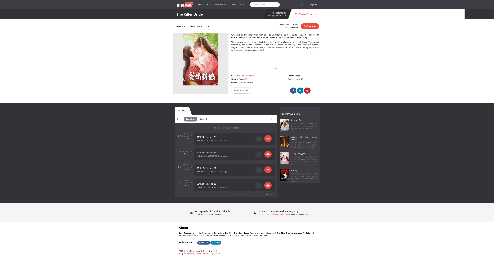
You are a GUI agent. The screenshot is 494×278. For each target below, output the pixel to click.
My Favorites (238, 4)
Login (303, 4)
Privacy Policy (189, 254)
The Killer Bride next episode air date (247, 195)
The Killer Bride (203, 26)
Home (178, 26)
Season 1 (203, 119)
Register (313, 4)
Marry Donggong (298, 153)
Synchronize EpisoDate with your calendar (274, 214)
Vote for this (242, 90)
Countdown (190, 119)
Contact (216, 254)
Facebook (204, 243)
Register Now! (310, 26)
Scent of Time (297, 120)
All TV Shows (189, 26)
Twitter (217, 243)
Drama (241, 76)
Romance (250, 76)
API (180, 254)
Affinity (294, 170)
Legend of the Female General (304, 138)
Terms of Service (204, 254)
